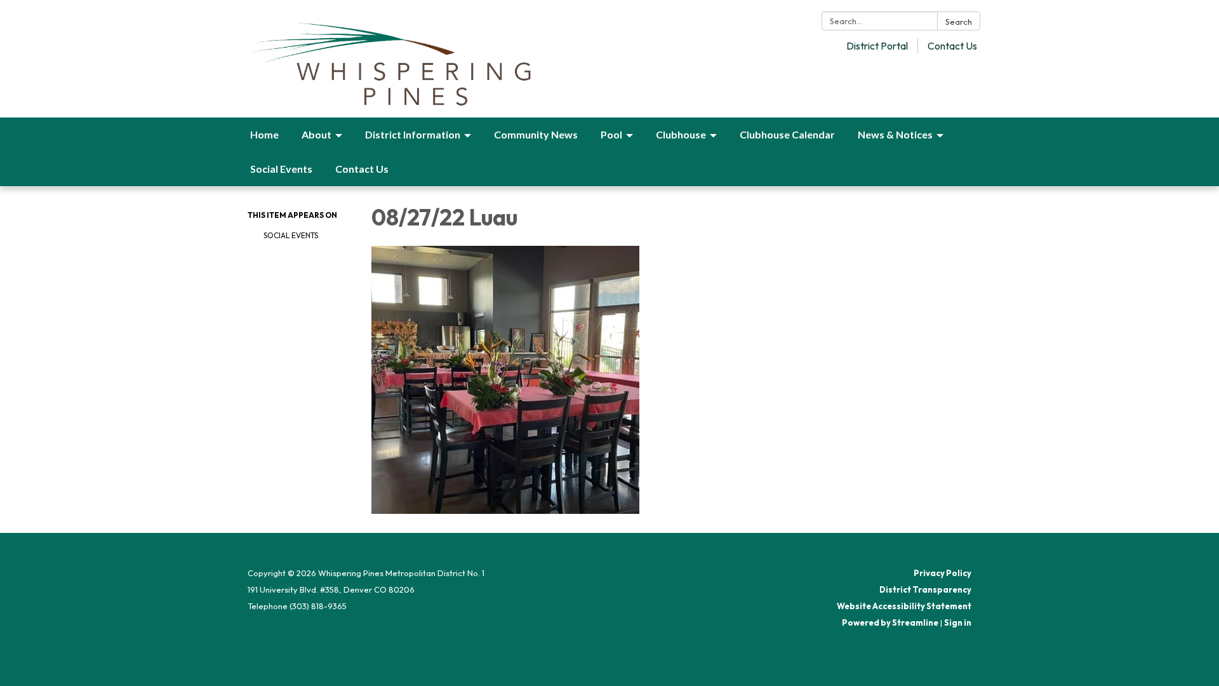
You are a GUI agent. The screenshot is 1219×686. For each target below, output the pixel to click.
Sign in (957, 622)
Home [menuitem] (264, 134)
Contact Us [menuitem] (362, 169)
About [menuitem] (316, 134)
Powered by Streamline (890, 622)
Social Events (290, 235)
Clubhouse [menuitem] (681, 134)
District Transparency (925, 589)
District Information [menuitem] (412, 134)
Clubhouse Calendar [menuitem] (787, 134)
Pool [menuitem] (611, 134)
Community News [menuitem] (536, 134)
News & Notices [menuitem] (895, 134)
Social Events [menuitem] (281, 169)
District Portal (877, 45)
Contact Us (952, 45)
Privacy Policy (942, 573)
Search (958, 22)
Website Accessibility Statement (904, 606)
